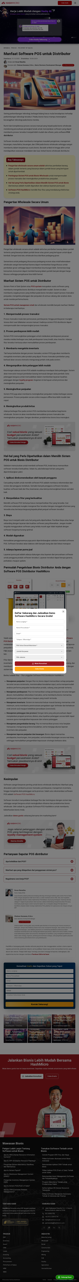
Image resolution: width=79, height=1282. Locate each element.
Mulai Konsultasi (41, 663)
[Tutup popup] (63, 611)
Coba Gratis (39, 669)
